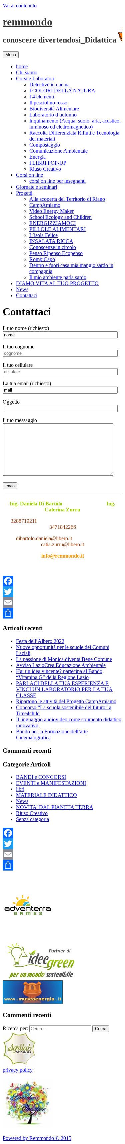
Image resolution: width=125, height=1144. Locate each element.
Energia (37, 157)
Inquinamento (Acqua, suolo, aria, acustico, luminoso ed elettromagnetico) (75, 124)
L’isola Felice (43, 235)
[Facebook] (62, 581)
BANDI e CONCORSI (41, 777)
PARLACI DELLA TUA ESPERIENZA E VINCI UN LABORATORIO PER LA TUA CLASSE (64, 689)
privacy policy (18, 1070)
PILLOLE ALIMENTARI (57, 229)
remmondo (27, 22)
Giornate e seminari (36, 187)
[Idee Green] (41, 977)
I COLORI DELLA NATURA (62, 90)
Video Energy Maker (51, 211)
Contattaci (26, 295)
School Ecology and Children (60, 217)
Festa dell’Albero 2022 (40, 641)
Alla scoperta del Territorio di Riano (67, 199)
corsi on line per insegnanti (57, 181)
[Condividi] (62, 613)
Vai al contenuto (20, 5)
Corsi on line (29, 175)
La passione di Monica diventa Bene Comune (64, 659)
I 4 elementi (41, 96)
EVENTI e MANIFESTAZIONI (51, 783)
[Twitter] (62, 591)
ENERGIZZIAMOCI (52, 223)
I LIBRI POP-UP (47, 163)
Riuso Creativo (45, 169)
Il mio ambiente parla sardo (57, 277)
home (22, 66)
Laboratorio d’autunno (53, 114)
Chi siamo (26, 72)
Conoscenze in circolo (52, 247)
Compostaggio (44, 145)
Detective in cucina (49, 84)
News (22, 289)
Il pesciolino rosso (48, 102)
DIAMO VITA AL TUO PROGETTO (57, 283)
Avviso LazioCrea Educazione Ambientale (61, 665)
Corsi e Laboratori (35, 78)
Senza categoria (32, 819)
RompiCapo (42, 259)
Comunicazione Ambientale (58, 151)
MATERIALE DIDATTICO (46, 795)
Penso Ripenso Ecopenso (56, 253)
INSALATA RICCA (51, 241)
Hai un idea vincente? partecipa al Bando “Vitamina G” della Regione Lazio (59, 674)
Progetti (24, 193)
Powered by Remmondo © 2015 (37, 1138)
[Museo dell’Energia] (33, 1002)
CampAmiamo (44, 205)
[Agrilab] (19, 1064)
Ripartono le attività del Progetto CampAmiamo (66, 701)
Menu (10, 54)
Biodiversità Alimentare (54, 108)
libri (20, 789)
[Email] (62, 602)
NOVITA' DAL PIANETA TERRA (54, 807)
